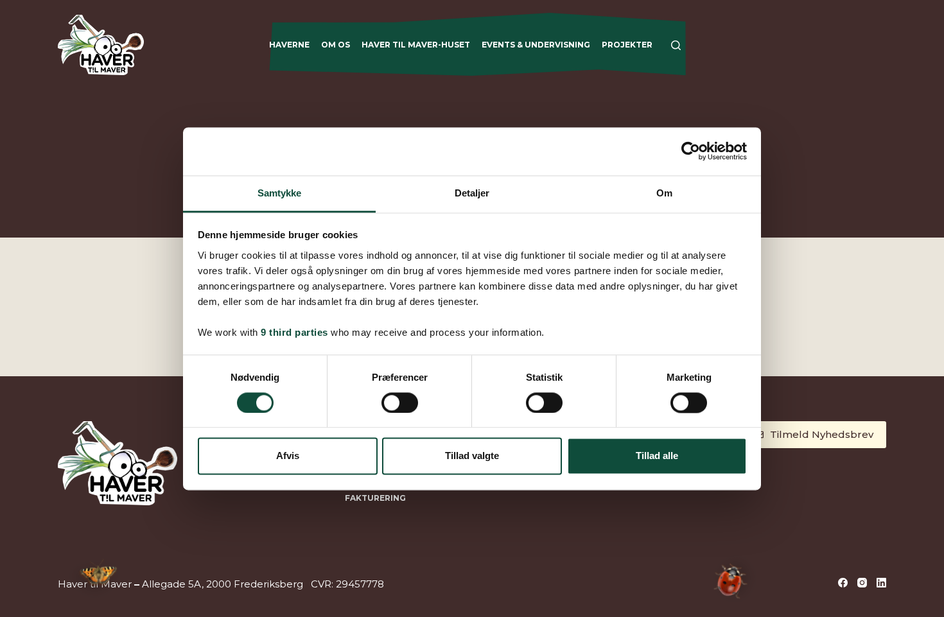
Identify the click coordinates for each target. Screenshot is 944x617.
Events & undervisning (536, 44)
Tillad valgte (472, 456)
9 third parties (294, 332)
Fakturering (375, 498)
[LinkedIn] (881, 582)
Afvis (287, 456)
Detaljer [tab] (472, 192)
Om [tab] (664, 192)
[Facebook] (843, 582)
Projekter (627, 44)
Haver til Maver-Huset (416, 44)
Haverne (289, 44)
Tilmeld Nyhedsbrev (821, 434)
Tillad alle (657, 456)
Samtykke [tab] (280, 192)
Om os (335, 44)
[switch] (399, 402)
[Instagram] (862, 582)
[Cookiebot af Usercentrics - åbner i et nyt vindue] (690, 151)
